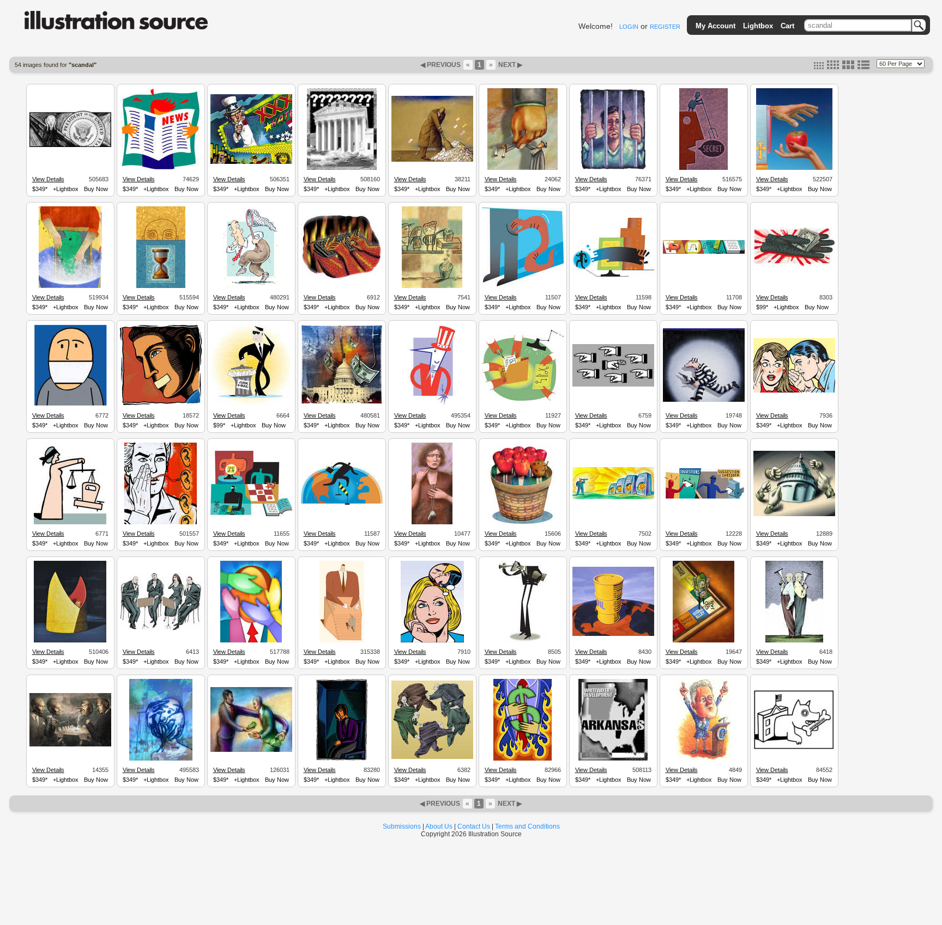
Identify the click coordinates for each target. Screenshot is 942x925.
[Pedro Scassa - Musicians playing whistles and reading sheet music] (161, 629)
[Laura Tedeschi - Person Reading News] (160, 168)
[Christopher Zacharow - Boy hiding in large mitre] (70, 641)
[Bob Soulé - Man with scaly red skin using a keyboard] (342, 278)
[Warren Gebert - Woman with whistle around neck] (432, 522)
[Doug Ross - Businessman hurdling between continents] (342, 503)
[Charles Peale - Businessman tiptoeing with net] (251, 286)
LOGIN (628, 26)
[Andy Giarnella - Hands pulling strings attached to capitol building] (794, 514)
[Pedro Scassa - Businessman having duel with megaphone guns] (794, 641)
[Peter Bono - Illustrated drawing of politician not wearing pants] (703, 759)
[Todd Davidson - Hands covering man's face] (160, 759)
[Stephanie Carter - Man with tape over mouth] (161, 403)
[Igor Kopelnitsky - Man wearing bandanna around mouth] (70, 404)
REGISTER (665, 26)
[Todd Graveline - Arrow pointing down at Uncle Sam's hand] (432, 404)
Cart (787, 26)
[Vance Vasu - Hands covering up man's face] (251, 641)
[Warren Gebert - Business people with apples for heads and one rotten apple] (522, 522)
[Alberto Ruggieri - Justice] (522, 168)
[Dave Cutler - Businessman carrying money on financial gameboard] (703, 641)
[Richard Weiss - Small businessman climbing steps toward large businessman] (341, 641)
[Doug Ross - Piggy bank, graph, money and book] (704, 252)
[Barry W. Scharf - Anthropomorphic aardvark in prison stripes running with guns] (704, 400)
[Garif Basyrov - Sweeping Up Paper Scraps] (432, 160)
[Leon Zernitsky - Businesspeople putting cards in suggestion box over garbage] (432, 286)
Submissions (402, 826)
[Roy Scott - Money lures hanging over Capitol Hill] (342, 404)
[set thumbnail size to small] (819, 67)
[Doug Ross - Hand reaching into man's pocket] (523, 284)
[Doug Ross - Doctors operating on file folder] (523, 399)
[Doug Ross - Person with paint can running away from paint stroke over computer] (613, 275)
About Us (438, 826)
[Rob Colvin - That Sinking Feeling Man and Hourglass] (160, 286)
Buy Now (96, 189)
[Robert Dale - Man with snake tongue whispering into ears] (160, 522)
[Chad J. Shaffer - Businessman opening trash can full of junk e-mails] (251, 404)
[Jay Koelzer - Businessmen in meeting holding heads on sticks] (70, 745)
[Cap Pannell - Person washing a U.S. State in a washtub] (70, 286)
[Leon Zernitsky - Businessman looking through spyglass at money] (613, 497)
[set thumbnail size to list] (863, 67)
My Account (715, 26)
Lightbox (758, 26)
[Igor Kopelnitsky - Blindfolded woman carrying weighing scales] (70, 522)
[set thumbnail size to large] (848, 67)
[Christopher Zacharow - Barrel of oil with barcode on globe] (613, 634)
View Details (48, 179)
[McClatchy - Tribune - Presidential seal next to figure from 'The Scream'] (70, 145)
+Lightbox (65, 189)
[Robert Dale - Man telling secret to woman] (794, 391)
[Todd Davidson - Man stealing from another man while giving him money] (251, 750)
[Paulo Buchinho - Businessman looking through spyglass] (523, 641)
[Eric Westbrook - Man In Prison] (613, 168)
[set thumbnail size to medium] (833, 67)
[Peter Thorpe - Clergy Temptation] (794, 168)
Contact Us (473, 826)
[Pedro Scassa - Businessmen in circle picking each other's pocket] (432, 757)
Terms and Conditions (527, 826)
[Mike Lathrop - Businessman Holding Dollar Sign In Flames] (522, 759)
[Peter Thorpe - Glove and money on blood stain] (794, 264)
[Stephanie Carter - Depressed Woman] (342, 759)
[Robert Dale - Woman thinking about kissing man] (432, 641)
